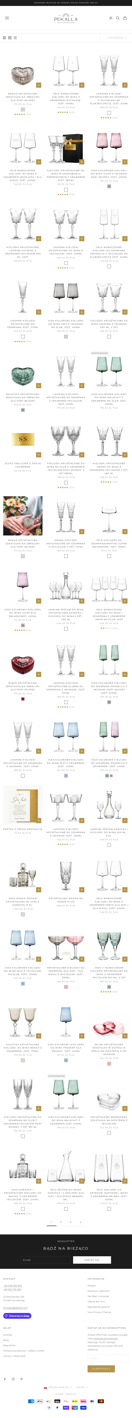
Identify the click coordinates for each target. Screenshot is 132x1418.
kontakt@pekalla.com (15, 1307)
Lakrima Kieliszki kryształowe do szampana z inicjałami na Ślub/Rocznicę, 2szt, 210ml (109, 99)
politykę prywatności (106, 1338)
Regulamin (9, 1345)
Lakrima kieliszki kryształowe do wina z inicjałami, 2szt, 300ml (66, 250)
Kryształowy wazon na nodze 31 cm (66, 900)
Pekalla (92, 1285)
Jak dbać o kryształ (98, 1296)
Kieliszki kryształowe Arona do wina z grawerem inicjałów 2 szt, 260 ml (109, 468)
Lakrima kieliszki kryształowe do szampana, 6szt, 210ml (22, 323)
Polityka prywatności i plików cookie (23, 1350)
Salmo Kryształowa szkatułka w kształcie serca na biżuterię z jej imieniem (109, 1049)
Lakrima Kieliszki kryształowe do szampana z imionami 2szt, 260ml (66, 832)
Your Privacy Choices (99, 1312)
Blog (6, 1340)
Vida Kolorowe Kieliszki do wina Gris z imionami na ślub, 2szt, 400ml (66, 323)
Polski (80, 1387)
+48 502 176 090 (12, 1289)
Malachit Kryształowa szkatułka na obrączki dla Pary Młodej (23, 397)
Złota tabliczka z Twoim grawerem (23, 465)
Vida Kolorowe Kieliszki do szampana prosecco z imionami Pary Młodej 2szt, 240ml (109, 688)
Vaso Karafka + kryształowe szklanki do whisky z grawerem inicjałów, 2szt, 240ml (23, 1194)
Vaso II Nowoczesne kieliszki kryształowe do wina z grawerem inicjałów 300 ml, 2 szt (109, 973)
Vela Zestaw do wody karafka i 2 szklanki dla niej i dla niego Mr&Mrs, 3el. (66, 1194)
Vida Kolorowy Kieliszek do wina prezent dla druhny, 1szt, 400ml (66, 1047)
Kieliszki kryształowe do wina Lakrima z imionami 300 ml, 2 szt (109, 323)
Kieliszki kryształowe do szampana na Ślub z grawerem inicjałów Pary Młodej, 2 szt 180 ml (23, 1122)
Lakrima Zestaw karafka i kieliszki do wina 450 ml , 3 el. (109, 832)
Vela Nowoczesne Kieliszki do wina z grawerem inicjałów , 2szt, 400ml (66, 99)
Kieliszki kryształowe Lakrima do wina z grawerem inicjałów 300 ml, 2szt (23, 252)
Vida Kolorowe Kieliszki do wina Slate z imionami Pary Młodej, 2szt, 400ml (109, 173)
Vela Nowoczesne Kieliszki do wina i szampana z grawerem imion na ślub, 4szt (109, 614)
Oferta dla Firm (96, 1301)
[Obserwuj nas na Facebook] (4, 1379)
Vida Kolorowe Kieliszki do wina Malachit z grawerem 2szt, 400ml (66, 1120)
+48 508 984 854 (12, 1285)
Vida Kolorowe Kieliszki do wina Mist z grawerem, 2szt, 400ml (66, 763)
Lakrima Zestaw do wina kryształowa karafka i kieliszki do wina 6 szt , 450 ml (66, 614)
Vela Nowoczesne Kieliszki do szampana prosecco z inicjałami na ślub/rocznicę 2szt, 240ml (109, 252)
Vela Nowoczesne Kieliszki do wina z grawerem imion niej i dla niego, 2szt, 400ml (23, 175)
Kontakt (7, 1334)
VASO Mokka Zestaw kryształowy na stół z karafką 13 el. (22, 901)
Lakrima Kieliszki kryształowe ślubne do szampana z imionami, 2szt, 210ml (66, 688)
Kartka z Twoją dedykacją (22, 829)
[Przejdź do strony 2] (80, 1222)
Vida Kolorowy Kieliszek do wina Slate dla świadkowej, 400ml (23, 612)
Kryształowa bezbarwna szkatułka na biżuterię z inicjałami (109, 1120)
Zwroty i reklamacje (14, 1356)
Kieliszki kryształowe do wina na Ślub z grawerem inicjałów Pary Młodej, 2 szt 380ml (66, 468)
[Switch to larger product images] (4, 37)
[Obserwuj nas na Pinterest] (21, 1379)
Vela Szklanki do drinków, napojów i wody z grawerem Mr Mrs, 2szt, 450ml (109, 1194)
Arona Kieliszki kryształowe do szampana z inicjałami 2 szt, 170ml (66, 543)
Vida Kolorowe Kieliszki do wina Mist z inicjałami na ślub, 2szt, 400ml (23, 971)
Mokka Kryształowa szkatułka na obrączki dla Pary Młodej (23, 97)
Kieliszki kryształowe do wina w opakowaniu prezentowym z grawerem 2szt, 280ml (66, 175)
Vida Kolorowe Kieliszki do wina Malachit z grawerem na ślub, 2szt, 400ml (109, 399)
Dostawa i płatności (99, 1291)
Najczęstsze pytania (99, 1306)
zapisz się (92, 1260)
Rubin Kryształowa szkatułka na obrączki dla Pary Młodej (23, 686)
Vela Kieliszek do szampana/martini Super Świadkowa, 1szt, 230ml (109, 543)
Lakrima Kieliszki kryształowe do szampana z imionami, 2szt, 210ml (22, 763)
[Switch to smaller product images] (9, 37)
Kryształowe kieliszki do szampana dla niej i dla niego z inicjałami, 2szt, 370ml (66, 973)
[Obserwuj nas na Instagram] (13, 1379)
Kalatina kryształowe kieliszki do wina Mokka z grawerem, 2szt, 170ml (23, 1047)
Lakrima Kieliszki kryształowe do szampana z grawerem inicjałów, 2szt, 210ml (66, 399)
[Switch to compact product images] (15, 37)
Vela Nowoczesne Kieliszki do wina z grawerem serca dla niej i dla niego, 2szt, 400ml (109, 903)
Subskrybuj (101, 1368)
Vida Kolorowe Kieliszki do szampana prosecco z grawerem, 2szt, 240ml (109, 763)
